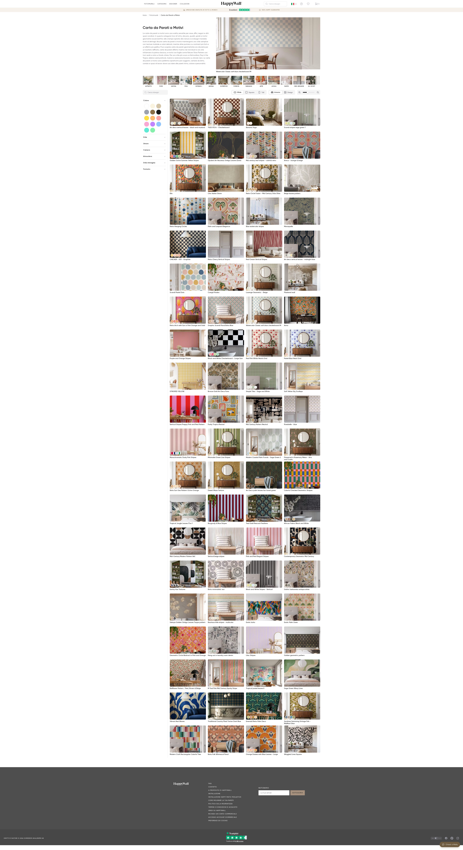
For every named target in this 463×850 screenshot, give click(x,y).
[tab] (237, 92)
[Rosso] (158, 118)
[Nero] (158, 112)
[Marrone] (152, 112)
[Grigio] (146, 112)
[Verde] (152, 130)
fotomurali (149, 4)
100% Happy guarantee (271, 10)
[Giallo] (146, 118)
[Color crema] (152, 106)
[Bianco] (146, 106)
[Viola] (152, 124)
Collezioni (184, 4)
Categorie (161, 4)
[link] (172, 123)
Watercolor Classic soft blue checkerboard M (233, 71)
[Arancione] (152, 118)
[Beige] (158, 106)
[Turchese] (146, 130)
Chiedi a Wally (452, 844)
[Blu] (158, 124)
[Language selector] (294, 4)
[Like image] (203, 101)
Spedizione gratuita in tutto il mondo (202, 10)
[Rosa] (146, 124)
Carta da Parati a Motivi (170, 15)
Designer (173, 4)
